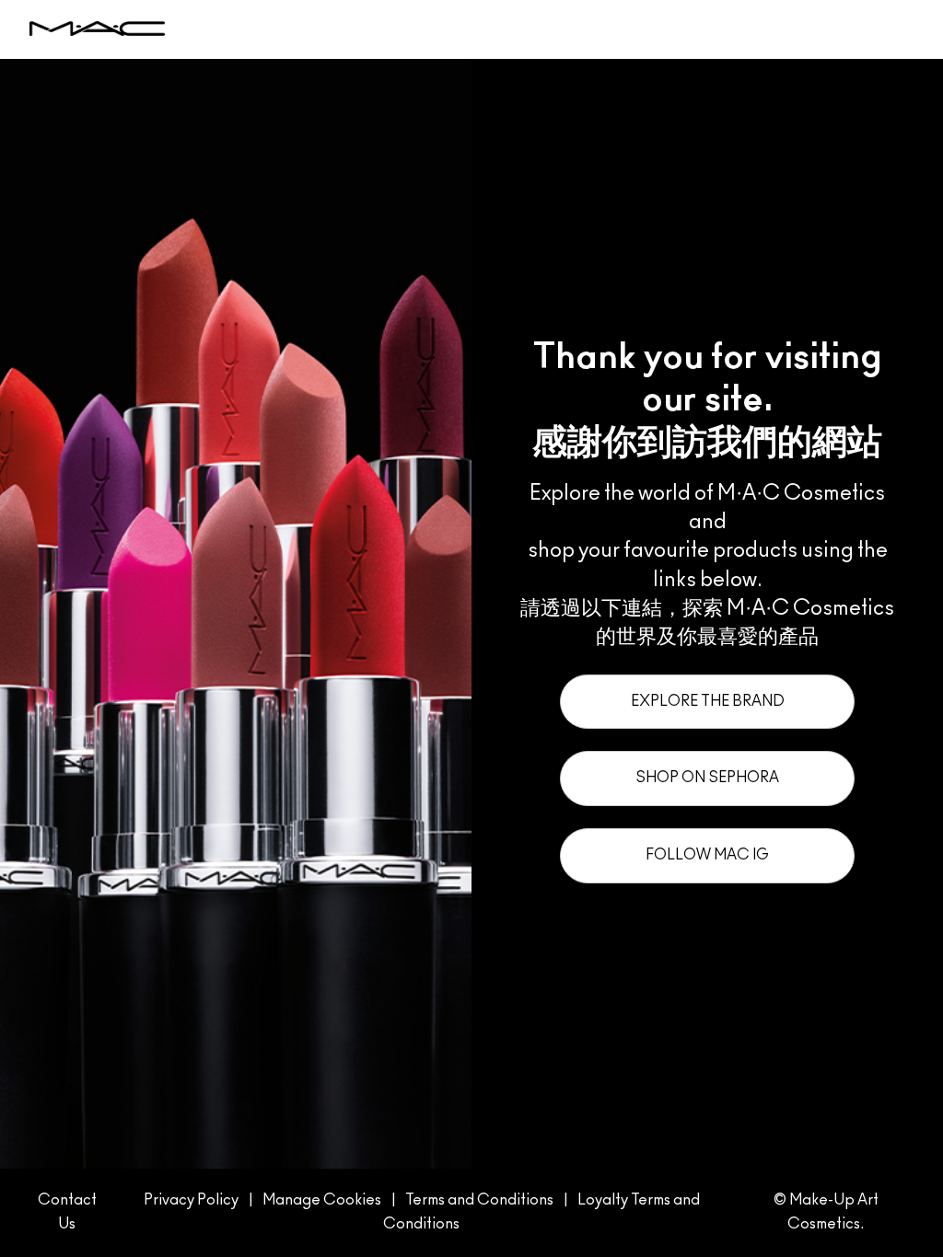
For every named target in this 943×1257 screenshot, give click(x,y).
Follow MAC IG (707, 855)
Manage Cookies (321, 1200)
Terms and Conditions (479, 1200)
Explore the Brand (708, 701)
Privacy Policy (191, 1200)
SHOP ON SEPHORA (707, 777)
